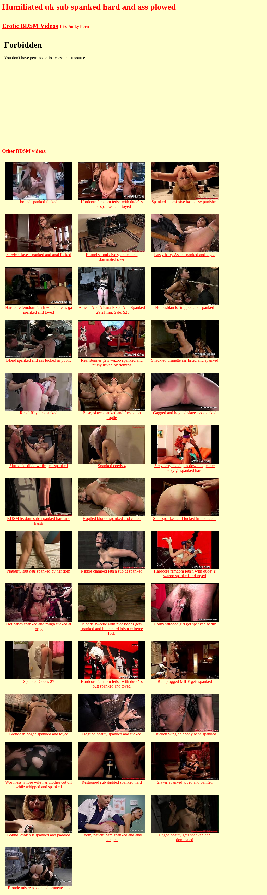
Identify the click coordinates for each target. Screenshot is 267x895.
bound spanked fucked (38, 202)
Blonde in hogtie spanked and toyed (38, 734)
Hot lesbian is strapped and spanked (184, 307)
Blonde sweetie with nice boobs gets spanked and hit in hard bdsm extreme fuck (112, 629)
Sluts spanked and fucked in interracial (184, 518)
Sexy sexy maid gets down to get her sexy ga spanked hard (184, 468)
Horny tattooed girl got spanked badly (185, 624)
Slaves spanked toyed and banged (185, 782)
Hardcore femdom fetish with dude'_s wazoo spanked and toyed (185, 573)
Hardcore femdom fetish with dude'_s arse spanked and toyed (112, 204)
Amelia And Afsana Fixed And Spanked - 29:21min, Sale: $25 (111, 309)
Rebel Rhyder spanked (38, 413)
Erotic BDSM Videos (30, 25)
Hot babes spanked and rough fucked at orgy (38, 626)
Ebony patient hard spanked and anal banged (111, 837)
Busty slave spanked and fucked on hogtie (112, 415)
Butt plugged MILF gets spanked (184, 681)
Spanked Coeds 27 (38, 681)
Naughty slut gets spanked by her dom (38, 571)
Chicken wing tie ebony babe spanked (184, 734)
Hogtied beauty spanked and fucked (111, 734)
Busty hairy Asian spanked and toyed (184, 254)
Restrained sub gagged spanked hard (112, 782)
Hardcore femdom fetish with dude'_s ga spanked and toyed (38, 309)
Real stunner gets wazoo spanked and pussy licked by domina (112, 362)
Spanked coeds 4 (112, 466)
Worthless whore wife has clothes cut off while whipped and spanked (38, 784)
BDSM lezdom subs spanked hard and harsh (38, 520)
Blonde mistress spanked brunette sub (39, 888)
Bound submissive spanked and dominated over (112, 257)
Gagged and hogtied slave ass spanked (184, 413)
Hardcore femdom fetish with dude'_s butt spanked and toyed (112, 683)
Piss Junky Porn (74, 26)
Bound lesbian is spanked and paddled (38, 835)
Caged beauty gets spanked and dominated (185, 837)
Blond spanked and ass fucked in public (38, 360)
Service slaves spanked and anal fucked (38, 254)
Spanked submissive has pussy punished (184, 202)
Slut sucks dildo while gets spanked (38, 466)
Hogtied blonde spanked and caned (112, 518)
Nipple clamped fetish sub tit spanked (111, 571)
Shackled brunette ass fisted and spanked (184, 360)
